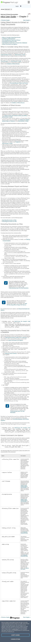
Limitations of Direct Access (8, 38)
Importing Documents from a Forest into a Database (14, 42)
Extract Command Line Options (9, 44)
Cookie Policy (15, 629)
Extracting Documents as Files (9, 41)
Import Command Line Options (15, 340)
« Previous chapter (5, 20)
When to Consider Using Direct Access (11, 37)
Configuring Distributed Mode (24, 532)
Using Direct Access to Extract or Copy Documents (15, 23)
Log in (17, 6)
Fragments (17, 142)
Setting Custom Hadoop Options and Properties (24, 486)
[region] (15, 631)
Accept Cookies (15, 635)
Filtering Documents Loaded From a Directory (16, 337)
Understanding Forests (6, 54)
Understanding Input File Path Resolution (18, 288)
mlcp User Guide (9, 16)
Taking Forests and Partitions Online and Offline (15, 115)
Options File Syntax (25, 569)
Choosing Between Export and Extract (11, 40)
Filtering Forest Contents (11, 353)
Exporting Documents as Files (9, 220)
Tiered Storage (4, 61)
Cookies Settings (15, 639)
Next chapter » (26, 20)
